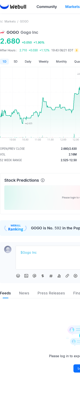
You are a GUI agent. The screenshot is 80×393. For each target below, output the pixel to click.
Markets (10, 21)
